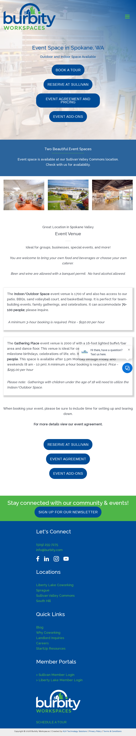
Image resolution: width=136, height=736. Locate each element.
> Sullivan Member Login (55, 675)
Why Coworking (48, 632)
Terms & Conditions (112, 731)
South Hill (43, 601)
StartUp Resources (51, 648)
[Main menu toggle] (127, 16)
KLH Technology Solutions (75, 731)
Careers (42, 643)
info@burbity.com (49, 550)
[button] (68, 70)
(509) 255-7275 (47, 544)
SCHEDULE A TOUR (51, 722)
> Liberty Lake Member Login (59, 680)
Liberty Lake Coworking (54, 585)
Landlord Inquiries (50, 638)
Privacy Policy (95, 731)
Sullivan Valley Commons (55, 595)
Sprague (42, 590)
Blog (39, 627)
